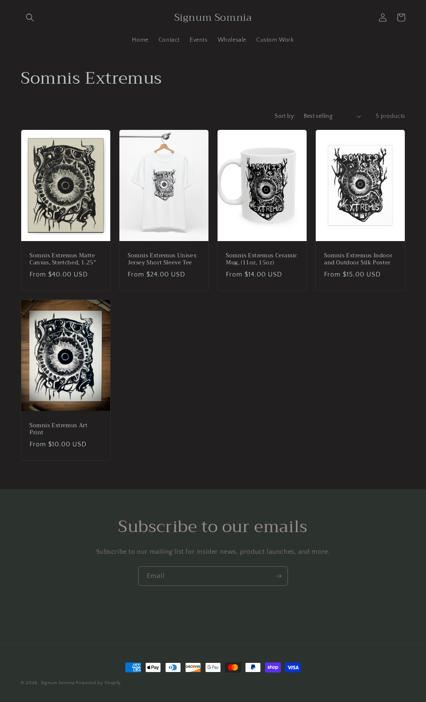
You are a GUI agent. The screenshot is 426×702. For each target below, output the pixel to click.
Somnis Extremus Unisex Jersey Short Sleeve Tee (162, 259)
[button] (30, 17)
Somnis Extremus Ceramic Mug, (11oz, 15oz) (261, 259)
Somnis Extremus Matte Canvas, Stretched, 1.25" (63, 259)
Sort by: (285, 116)
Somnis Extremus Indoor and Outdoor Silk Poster (358, 259)
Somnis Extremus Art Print (58, 429)
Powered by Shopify (98, 682)
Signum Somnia (57, 682)
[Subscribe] (278, 576)
